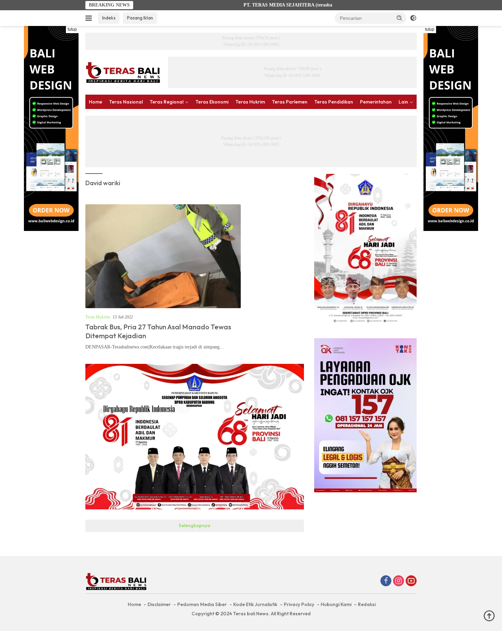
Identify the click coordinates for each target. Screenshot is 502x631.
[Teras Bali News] (123, 71)
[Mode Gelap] (413, 18)
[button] (399, 17)
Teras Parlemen (289, 102)
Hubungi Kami (336, 604)
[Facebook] (385, 581)
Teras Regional (166, 102)
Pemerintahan (376, 102)
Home (95, 102)
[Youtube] (411, 581)
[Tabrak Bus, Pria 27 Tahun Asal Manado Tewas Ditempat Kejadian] (163, 256)
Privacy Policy (299, 604)
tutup (72, 29)
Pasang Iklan (140, 17)
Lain (403, 102)
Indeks (108, 17)
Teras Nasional (126, 102)
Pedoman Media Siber (202, 604)
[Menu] (90, 18)
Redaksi (367, 604)
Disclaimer (159, 604)
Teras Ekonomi (211, 102)
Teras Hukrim (250, 102)
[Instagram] (398, 581)
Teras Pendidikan (333, 102)
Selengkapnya (194, 525)
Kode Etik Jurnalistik (255, 604)
